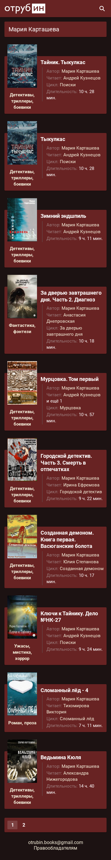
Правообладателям (55, 848)
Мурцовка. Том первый (70, 379)
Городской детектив (81, 491)
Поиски (68, 84)
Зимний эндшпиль (63, 216)
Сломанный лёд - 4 (64, 690)
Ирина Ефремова (81, 485)
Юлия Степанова (81, 561)
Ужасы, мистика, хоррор (22, 652)
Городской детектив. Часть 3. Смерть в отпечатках (66, 462)
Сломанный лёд (77, 718)
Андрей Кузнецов (82, 78)
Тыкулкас (53, 139)
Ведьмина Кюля (61, 757)
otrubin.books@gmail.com (55, 842)
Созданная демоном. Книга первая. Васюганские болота (67, 539)
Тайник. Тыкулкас (63, 62)
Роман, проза (22, 723)
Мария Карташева (80, 71)
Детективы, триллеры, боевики (22, 101)
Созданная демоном (82, 568)
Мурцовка (70, 407)
